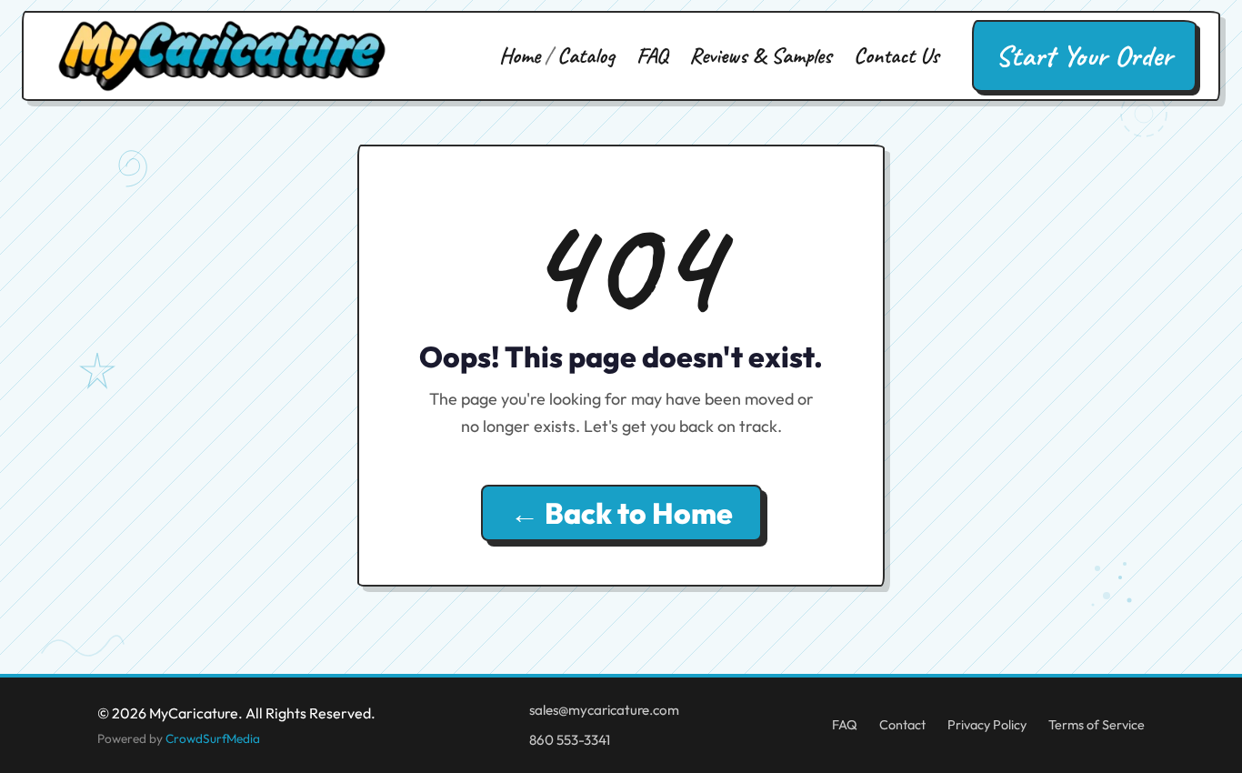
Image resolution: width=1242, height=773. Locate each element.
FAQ (651, 55)
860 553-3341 (569, 739)
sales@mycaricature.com (604, 709)
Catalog (586, 55)
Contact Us (896, 55)
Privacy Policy (987, 725)
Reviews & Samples (760, 55)
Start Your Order (1084, 56)
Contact (902, 725)
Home (519, 55)
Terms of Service (1096, 725)
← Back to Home (621, 513)
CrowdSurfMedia (212, 738)
